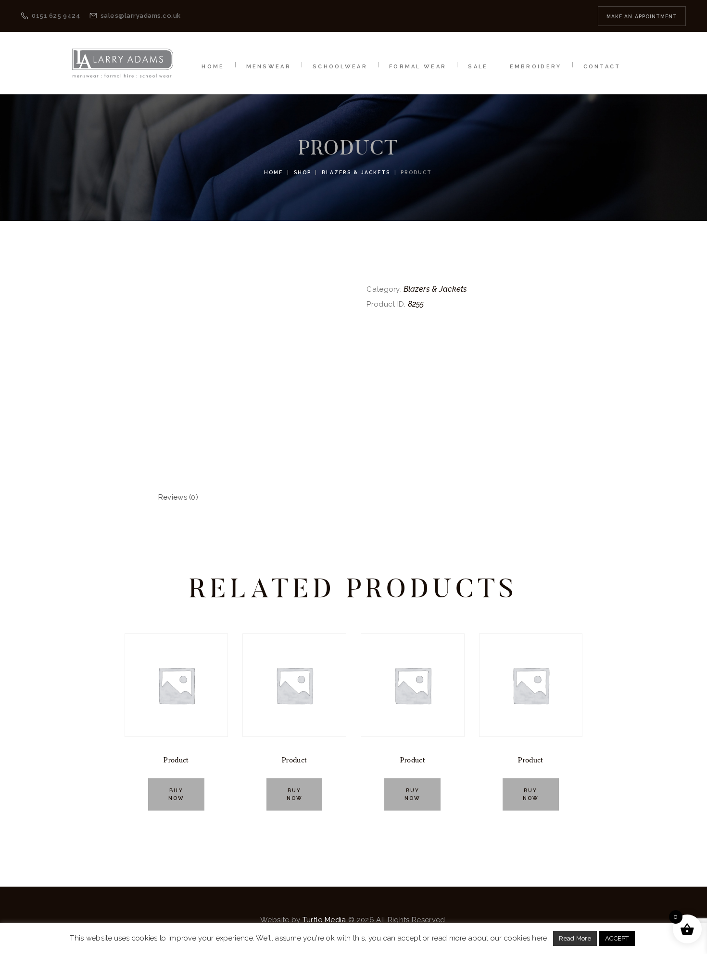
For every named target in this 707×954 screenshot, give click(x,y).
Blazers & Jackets (356, 172)
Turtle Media (324, 919)
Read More (575, 938)
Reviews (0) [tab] (178, 497)
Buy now (176, 793)
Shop (302, 172)
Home (273, 172)
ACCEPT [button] (617, 938)
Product (176, 759)
